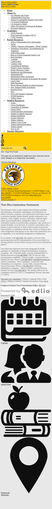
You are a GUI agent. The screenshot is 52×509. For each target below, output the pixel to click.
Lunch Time (15, 81)
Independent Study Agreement (22, 77)
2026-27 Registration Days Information (26, 42)
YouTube (2, 144)
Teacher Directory (17, 118)
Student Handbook (18, 116)
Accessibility (6, 197)
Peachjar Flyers (16, 90)
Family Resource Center (20, 70)
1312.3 (3, 281)
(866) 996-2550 (35, 195)
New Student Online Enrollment (23, 87)
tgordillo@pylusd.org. (41, 260)
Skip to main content (9, 2)
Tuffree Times (16, 98)
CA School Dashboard (19, 22)
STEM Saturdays (17, 96)
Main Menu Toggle (8, 6)
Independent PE (17, 74)
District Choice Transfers (20, 68)
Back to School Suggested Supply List (25, 55)
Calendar (14, 59)
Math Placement (17, 83)
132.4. (45, 281)
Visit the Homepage (8, 162)
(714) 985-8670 (26, 260)
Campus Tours (16, 64)
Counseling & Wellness (20, 66)
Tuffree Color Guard (18, 122)
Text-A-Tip (15, 129)
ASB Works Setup (18, 53)
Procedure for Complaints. (11, 279)
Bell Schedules (16, 57)
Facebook (2, 135)
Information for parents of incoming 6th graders (29, 79)
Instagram (2, 141)
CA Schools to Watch (19, 24)
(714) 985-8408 (21, 255)
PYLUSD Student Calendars (22, 94)
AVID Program (16, 33)
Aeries (13, 44)
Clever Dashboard (18, 105)
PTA (12, 92)
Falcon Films (16, 109)
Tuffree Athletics (17, 120)
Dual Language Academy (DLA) (23, 35)
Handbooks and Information (21, 72)
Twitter (2, 138)
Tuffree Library (16, 127)
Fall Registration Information (22, 112)
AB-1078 (19, 238)
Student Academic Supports (21, 114)
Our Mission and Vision (20, 15)
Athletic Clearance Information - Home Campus (29, 46)
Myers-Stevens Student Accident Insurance (27, 85)
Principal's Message (18, 28)
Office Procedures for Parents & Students (26, 26)
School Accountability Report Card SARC (27, 20)
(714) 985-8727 (27, 266)
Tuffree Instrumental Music (21, 124)
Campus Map (16, 61)
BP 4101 (42, 285)
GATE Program (17, 37)
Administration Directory (20, 18)
